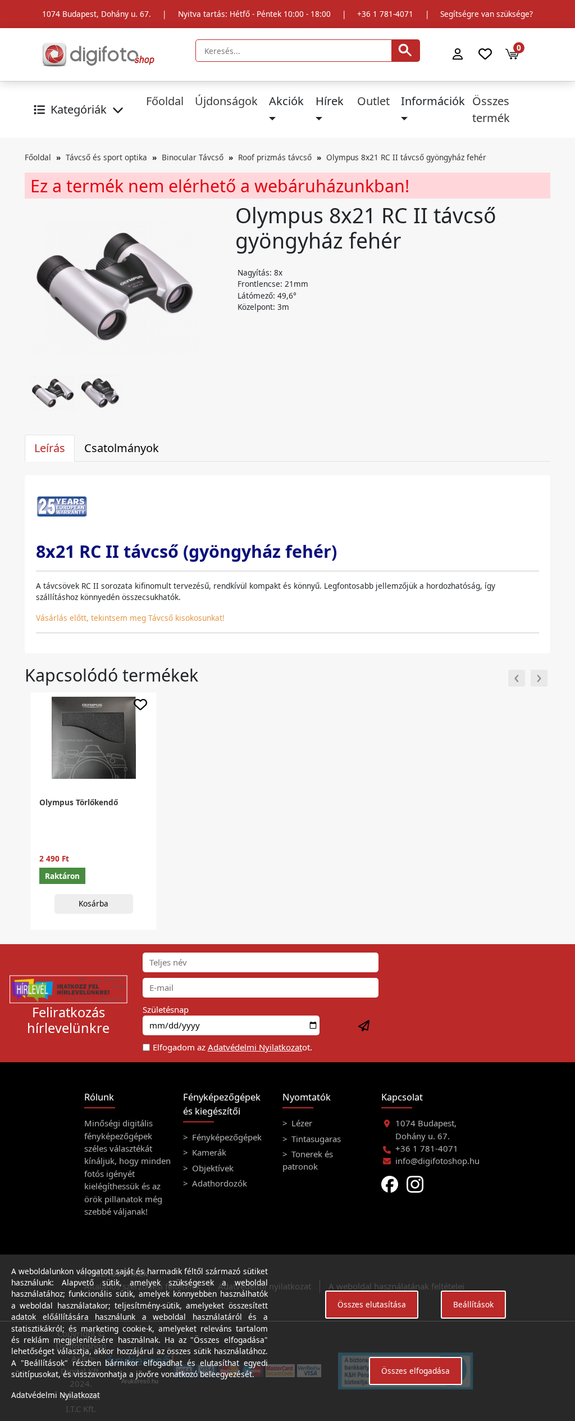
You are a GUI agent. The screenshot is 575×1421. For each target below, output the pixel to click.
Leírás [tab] (49, 447)
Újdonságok (226, 101)
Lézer (300, 1123)
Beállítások (473, 1304)
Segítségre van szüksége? (486, 13)
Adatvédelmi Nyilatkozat (255, 1047)
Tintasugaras (315, 1138)
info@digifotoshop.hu (437, 1160)
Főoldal (165, 101)
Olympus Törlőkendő (78, 802)
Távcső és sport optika (106, 157)
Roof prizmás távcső (275, 157)
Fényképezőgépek (226, 1137)
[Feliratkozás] (364, 1026)
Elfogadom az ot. (232, 1047)
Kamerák (208, 1152)
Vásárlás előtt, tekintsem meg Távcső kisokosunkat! (130, 617)
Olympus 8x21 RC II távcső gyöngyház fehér (406, 157)
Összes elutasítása (371, 1304)
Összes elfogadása (415, 1370)
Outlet (373, 101)
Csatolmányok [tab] (121, 447)
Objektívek (212, 1168)
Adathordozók (218, 1183)
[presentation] (516, 678)
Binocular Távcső (192, 157)
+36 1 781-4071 (385, 13)
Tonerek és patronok (307, 1160)
